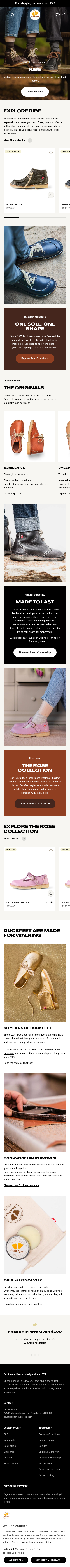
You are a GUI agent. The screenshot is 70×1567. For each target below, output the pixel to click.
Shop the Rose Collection (35, 803)
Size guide (9, 1440)
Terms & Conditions (49, 1434)
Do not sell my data (49, 1469)
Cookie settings (47, 1475)
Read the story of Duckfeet (18, 1063)
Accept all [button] (16, 1559)
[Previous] (4, 4)
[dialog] (35, 1538)
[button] (35, 1553)
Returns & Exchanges (50, 1457)
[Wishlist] (58, 15)
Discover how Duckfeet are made (21, 1185)
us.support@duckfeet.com (18, 1416)
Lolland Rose (17, 902)
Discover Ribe (35, 91)
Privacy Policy (46, 1440)
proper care (21, 637)
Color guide (10, 1446)
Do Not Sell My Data (13, 1549)
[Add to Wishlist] (51, 152)
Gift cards (9, 1451)
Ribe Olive (14, 204)
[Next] (65, 4)
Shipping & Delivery (49, 1451)
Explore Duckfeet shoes (35, 358)
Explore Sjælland (13, 493)
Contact (8, 1457)
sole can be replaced (32, 628)
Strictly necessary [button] (48, 1559)
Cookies (43, 1446)
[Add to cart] (51, 195)
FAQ (6, 1434)
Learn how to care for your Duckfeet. (23, 1304)
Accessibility (45, 1463)
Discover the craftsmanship (35, 652)
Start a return (11, 1463)
